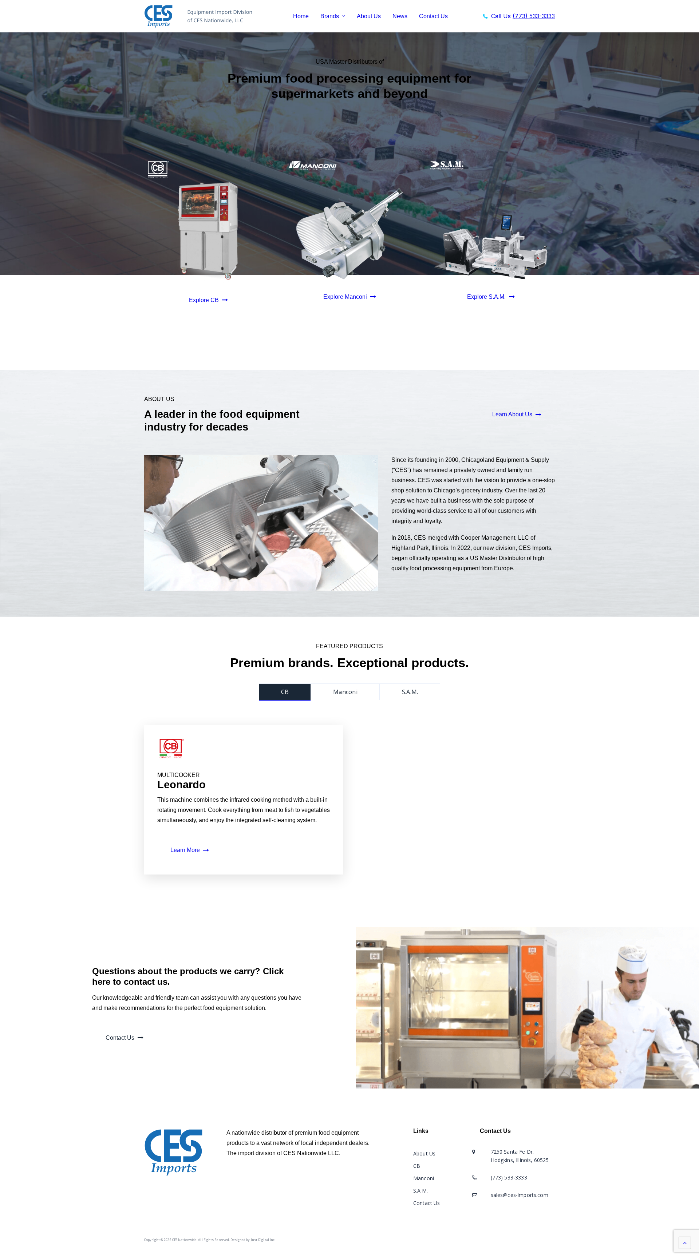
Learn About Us (512, 414)
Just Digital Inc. (263, 1239)
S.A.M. (420, 1190)
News (399, 16)
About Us (369, 16)
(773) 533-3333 (509, 1177)
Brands (329, 16)
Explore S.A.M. (486, 297)
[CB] (208, 230)
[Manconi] (349, 233)
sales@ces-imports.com (519, 1194)
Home (301, 16)
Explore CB (204, 300)
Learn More (185, 850)
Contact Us (433, 16)
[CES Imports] (201, 16)
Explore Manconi (345, 297)
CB (416, 1165)
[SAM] (491, 247)
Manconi (423, 1178)
